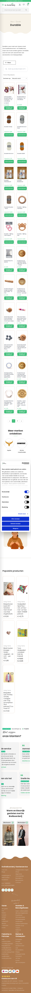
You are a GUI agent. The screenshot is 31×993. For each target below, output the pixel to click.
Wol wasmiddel (20, 917)
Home (12, 21)
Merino (4, 913)
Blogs (3, 872)
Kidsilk (3, 919)
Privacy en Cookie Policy (9, 988)
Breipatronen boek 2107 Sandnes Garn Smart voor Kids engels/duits (8, 609)
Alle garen (5, 908)
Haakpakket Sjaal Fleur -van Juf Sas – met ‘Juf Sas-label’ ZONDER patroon (22, 609)
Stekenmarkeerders (22, 923)
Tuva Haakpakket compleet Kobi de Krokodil (21, 652)
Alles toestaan (15, 519)
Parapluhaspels (20, 919)
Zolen (17, 932)
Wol (3, 911)
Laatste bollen (6, 941)
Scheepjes (19, 939)
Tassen (18, 928)
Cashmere (5, 925)
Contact (18, 882)
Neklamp (18, 930)
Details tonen (22, 513)
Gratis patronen (6, 958)
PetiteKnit (19, 956)
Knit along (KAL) (6, 950)
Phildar (18, 952)
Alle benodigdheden (22, 913)
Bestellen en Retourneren (16, 990)
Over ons (4, 870)
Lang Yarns (19, 943)
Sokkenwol (5, 921)
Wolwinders (19, 921)
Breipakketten (6, 945)
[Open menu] (3, 4)
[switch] (26, 497)
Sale (3, 939)
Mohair (4, 917)
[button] (9, 108)
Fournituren (19, 915)
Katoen (4, 915)
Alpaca (4, 923)
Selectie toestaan (15, 523)
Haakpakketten (6, 948)
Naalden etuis (20, 925)
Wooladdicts (19, 950)
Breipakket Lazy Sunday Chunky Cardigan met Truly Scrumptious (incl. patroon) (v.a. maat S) (8, 700)
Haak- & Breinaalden (22, 911)
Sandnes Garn (20, 945)
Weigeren (15, 528)
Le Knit (18, 960)
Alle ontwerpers (20, 962)
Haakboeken (5, 956)
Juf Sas (18, 958)
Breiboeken (5, 954)
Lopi (17, 948)
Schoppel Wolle (20, 954)
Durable (18, 21)
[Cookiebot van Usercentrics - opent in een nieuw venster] (22, 463)
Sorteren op (6, 78)
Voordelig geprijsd (7, 943)
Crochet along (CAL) (8, 952)
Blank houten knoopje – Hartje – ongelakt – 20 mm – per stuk (8, 653)
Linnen (3, 927)
